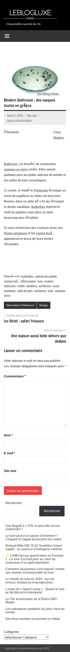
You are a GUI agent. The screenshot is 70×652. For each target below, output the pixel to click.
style (50, 290)
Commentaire (15, 376)
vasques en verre (16, 169)
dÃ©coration (28, 281)
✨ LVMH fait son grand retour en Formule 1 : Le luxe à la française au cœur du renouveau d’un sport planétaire (34, 559)
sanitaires (40, 290)
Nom (8, 435)
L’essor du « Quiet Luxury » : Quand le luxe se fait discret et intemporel (35, 590)
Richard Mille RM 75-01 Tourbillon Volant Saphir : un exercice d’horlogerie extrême (33, 547)
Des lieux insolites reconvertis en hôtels (32, 618)
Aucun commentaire (19, 120)
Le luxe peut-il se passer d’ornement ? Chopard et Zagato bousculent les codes (33, 537)
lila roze (32, 115)
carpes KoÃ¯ (45, 233)
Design (43, 305)
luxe (40, 281)
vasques (60, 290)
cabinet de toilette (46, 276)
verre (7, 295)
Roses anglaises (15, 233)
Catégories (11, 632)
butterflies (27, 276)
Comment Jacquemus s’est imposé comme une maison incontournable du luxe (35, 570)
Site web (10, 471)
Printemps (41, 190)
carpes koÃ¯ (11, 281)
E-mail (9, 453)
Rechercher (13, 503)
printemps (45, 285)
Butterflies (38, 206)
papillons (31, 285)
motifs (21, 285)
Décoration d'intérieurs (20, 305)
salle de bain (25, 290)
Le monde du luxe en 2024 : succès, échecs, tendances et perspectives (30, 580)
